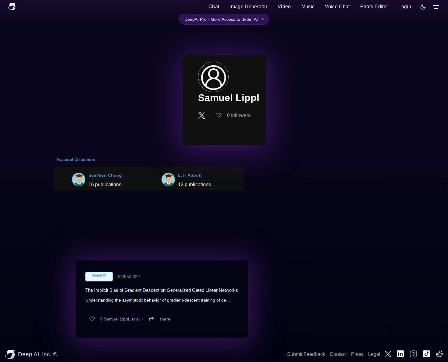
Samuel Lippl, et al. (122, 319)
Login (404, 6)
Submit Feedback (306, 354)
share (164, 319)
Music (308, 6)
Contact (338, 354)
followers (239, 115)
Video (284, 6)
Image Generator (248, 6)
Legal (374, 354)
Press (357, 354)
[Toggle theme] (423, 7)
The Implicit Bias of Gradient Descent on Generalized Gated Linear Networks (161, 290)
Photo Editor (374, 6)
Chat (213, 6)
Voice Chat (337, 6)
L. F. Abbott (190, 175)
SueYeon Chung (105, 175)
